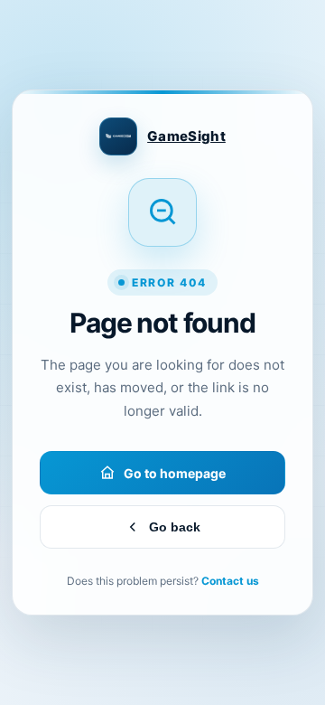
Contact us (230, 581)
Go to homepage (175, 473)
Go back (174, 527)
